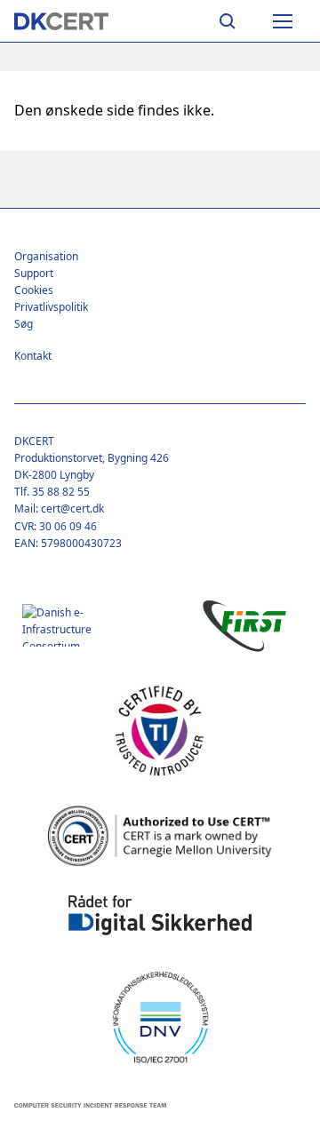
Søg (23, 323)
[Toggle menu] (283, 21)
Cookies (33, 290)
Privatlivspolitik (51, 306)
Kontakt (33, 355)
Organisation (46, 256)
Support (33, 273)
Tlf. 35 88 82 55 (52, 491)
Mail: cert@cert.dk (59, 508)
